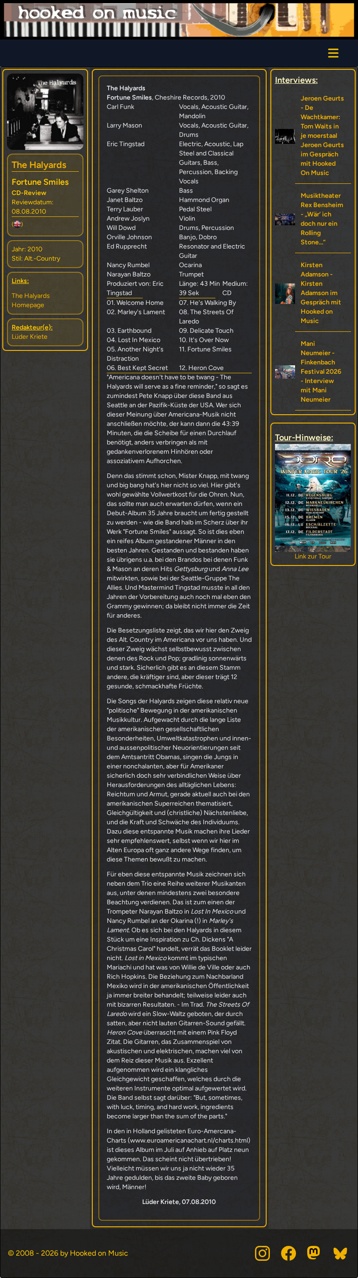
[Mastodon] (314, 1253)
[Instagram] (262, 1253)
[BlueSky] (340, 1253)
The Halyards (39, 164)
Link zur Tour (313, 556)
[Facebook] (288, 1253)
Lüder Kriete (30, 337)
